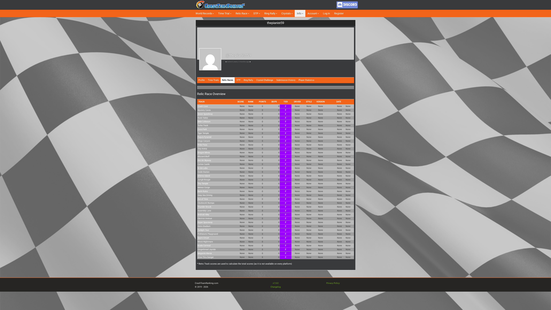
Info (299, 13)
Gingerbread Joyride (207, 249)
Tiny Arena (202, 149)
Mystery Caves (204, 110)
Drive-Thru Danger (206, 257)
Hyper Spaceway (205, 222)
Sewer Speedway (205, 114)
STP (238, 80)
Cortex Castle (203, 164)
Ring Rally (248, 80)
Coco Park (202, 129)
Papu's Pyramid (204, 137)
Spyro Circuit (203, 238)
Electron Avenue (205, 218)
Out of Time (203, 199)
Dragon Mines (204, 152)
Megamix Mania (205, 253)
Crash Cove (203, 106)
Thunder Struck (204, 207)
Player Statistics (306, 80)
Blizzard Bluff (203, 156)
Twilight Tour (203, 230)
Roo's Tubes (203, 118)
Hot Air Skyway (204, 160)
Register (339, 13)
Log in (326, 13)
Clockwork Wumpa (206, 203)
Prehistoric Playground (208, 234)
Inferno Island (204, 176)
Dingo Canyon (204, 141)
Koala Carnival (204, 245)
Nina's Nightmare (205, 242)
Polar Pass (202, 145)
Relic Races (227, 80)
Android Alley (203, 214)
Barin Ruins (203, 191)
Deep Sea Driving (205, 195)
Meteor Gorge (204, 187)
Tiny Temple (203, 183)
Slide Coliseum (204, 121)
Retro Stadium (204, 226)
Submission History (285, 80)
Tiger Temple (203, 133)
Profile (201, 80)
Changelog (275, 287)
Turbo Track (203, 125)
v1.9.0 (275, 283)
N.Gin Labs (202, 168)
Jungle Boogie (204, 180)
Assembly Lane (204, 211)
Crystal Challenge (264, 80)
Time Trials (213, 80)
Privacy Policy (333, 283)
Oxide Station (203, 172)
